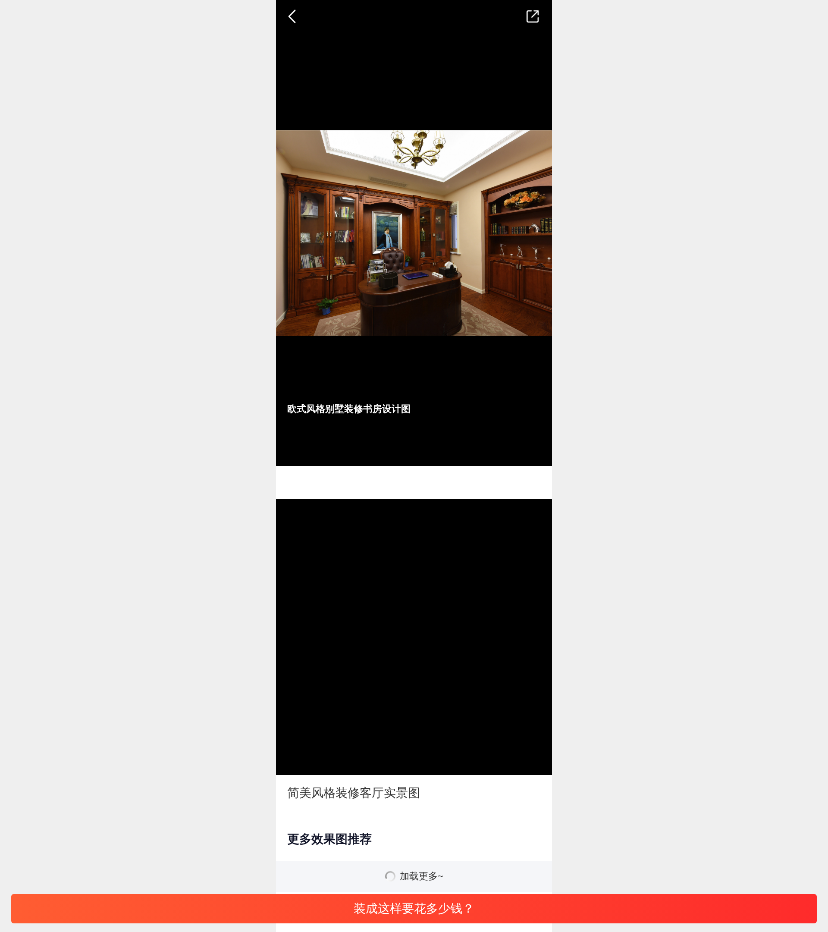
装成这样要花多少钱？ (414, 908)
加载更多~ (421, 876)
